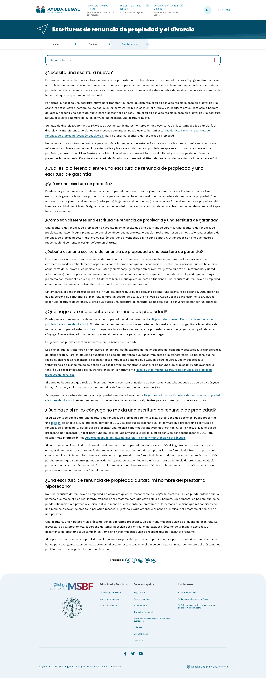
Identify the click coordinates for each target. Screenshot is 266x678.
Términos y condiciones (111, 592)
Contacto (138, 640)
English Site (139, 592)
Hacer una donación (187, 592)
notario (91, 329)
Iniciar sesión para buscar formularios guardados (152, 619)
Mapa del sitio (140, 605)
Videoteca (138, 627)
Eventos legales (141, 634)
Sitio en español (142, 599)
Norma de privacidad (109, 599)
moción (56, 422)
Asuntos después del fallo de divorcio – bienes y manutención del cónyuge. (135, 437)
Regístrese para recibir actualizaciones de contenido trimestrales (196, 606)
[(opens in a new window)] (71, 586)
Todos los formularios (144, 612)
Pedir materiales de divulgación (193, 599)
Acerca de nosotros (109, 605)
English (224, 10)
